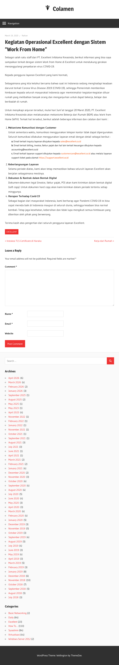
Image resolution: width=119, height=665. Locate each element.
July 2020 (13, 494)
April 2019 (13, 558)
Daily (11, 617)
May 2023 (13, 407)
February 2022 (16, 421)
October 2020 (15, 481)
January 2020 (15, 519)
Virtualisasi (14, 634)
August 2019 (15, 541)
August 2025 (15, 399)
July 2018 (13, 597)
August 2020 (15, 489)
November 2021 (16, 429)
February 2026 (16, 386)
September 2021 (17, 438)
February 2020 (16, 515)
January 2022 (15, 425)
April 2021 (13, 455)
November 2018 (16, 580)
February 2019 (16, 567)
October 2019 (15, 532)
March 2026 (14, 382)
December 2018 (16, 575)
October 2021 (15, 433)
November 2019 (16, 528)
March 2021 (14, 459)
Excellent (12, 231)
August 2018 (15, 593)
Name (9, 313)
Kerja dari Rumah (103, 240)
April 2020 (13, 507)
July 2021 (13, 446)
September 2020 (17, 485)
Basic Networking (17, 613)
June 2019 (13, 549)
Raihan (25, 35)
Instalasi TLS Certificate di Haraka (24, 240)
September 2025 (17, 395)
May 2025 (13, 403)
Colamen (63, 8)
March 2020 (14, 511)
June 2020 (13, 498)
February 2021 (16, 463)
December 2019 (16, 524)
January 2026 (15, 390)
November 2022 (16, 416)
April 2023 (13, 412)
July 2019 (13, 545)
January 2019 (15, 571)
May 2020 (13, 502)
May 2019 (13, 554)
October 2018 (15, 584)
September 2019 (17, 537)
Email (9, 323)
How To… (13, 625)
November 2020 (16, 476)
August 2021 (15, 442)
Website (9, 333)
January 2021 (15, 468)
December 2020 (16, 472)
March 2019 (14, 562)
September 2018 (17, 588)
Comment (11, 266)
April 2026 (13, 377)
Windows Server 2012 (19, 638)
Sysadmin (13, 630)
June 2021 (13, 451)
